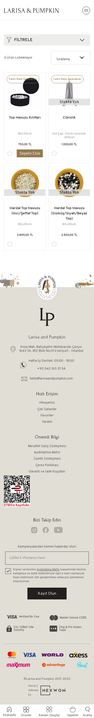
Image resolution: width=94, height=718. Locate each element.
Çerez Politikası (47, 465)
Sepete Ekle (30, 154)
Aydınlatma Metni (47, 452)
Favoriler (47, 415)
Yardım (47, 422)
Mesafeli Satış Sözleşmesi (47, 446)
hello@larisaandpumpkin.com (51, 378)
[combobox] (70, 57)
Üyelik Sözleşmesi (47, 458)
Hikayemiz (47, 402)
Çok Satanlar (47, 409)
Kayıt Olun (47, 594)
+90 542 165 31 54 (51, 368)
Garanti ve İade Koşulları (47, 471)
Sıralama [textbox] (63, 59)
